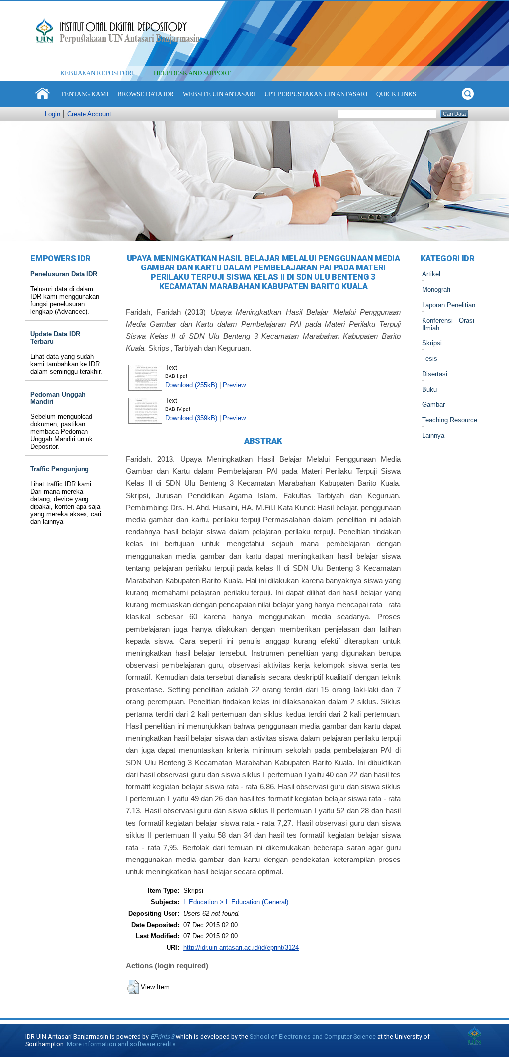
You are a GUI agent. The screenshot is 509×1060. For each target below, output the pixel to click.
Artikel (431, 274)
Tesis (429, 358)
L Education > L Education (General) (235, 902)
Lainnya (433, 435)
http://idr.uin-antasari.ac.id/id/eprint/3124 (241, 947)
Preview (234, 385)
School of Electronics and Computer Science (313, 1036)
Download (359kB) (191, 418)
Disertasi (434, 374)
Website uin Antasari (219, 94)
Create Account (89, 114)
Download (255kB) (191, 385)
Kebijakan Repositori (97, 73)
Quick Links (396, 94)
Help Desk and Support (192, 73)
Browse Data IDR (145, 94)
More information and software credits (121, 1044)
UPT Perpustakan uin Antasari (315, 94)
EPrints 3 (162, 1036)
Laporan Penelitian (448, 305)
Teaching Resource (449, 420)
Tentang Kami (84, 94)
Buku (429, 389)
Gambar (433, 404)
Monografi (436, 289)
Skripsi (432, 343)
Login (52, 114)
